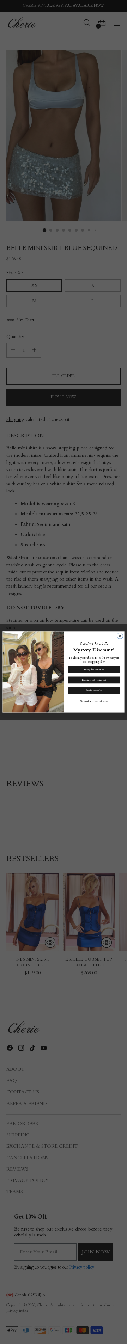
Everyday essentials (94, 669)
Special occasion (94, 690)
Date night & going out (94, 680)
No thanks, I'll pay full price (94, 700)
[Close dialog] (120, 636)
